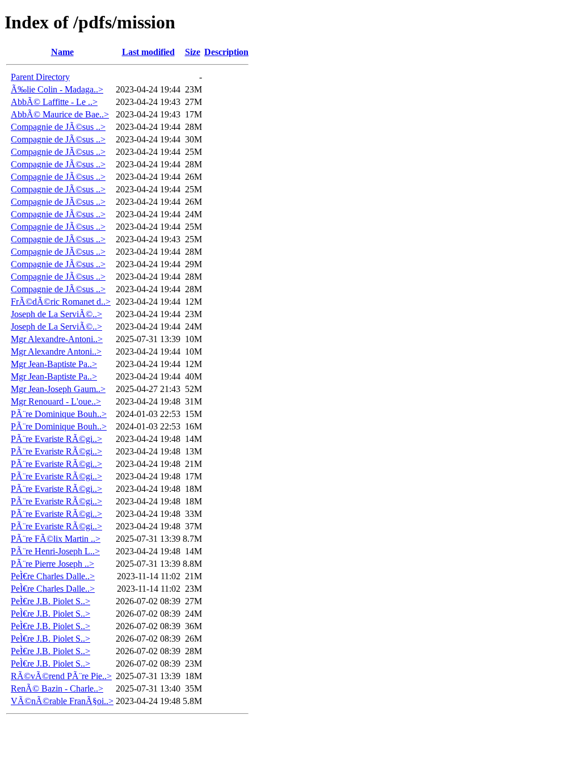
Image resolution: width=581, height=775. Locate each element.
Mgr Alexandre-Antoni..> (57, 339)
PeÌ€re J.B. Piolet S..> (50, 601)
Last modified (148, 52)
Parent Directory (40, 77)
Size (192, 52)
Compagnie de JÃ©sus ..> (58, 127)
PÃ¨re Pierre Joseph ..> (52, 563)
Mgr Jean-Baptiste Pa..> (54, 364)
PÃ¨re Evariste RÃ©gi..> (56, 439)
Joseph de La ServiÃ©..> (56, 314)
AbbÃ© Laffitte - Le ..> (54, 102)
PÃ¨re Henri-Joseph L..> (55, 551)
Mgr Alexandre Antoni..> (56, 351)
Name (62, 52)
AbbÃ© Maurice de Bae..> (60, 114)
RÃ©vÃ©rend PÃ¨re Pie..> (61, 676)
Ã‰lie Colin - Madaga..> (57, 89)
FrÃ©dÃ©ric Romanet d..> (61, 301)
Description (226, 52)
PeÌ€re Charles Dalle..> (53, 576)
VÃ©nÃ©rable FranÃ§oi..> (62, 701)
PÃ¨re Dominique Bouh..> (59, 414)
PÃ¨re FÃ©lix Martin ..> (55, 539)
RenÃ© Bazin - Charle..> (57, 688)
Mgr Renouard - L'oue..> (56, 401)
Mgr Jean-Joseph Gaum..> (58, 389)
